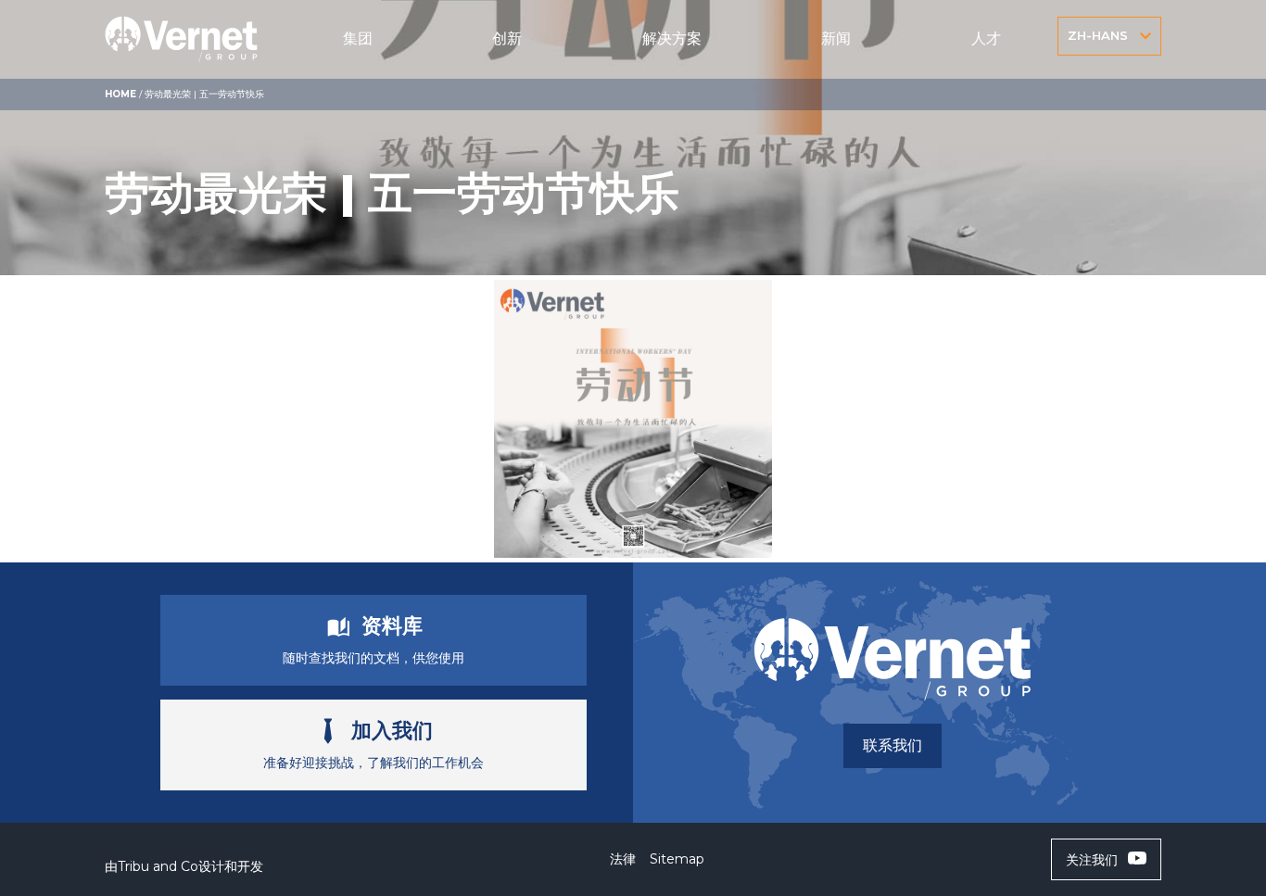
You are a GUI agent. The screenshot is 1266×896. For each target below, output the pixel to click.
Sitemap (677, 859)
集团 (358, 38)
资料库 (392, 626)
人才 (986, 38)
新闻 (836, 38)
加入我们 (392, 731)
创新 (507, 38)
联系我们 (892, 745)
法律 (623, 859)
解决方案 (672, 38)
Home (120, 94)
